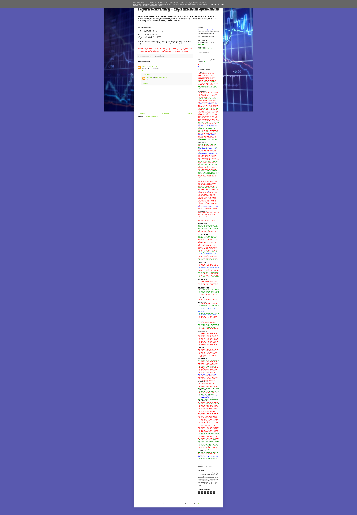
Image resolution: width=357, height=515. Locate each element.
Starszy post (189, 113)
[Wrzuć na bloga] (158, 56)
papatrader (149, 77)
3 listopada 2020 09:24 (161, 77)
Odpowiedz (145, 71)
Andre (143, 66)
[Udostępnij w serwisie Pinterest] (163, 56)
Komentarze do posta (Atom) (151, 116)
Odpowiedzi (147, 74)
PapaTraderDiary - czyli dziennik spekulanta (178, 9)
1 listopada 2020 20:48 (151, 66)
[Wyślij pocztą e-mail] (156, 56)
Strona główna (165, 113)
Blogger (198, 503)
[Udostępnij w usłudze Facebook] (161, 56)
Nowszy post (141, 113)
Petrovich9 (179, 503)
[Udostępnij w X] (160, 56)
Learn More (215, 4)
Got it (222, 4)
